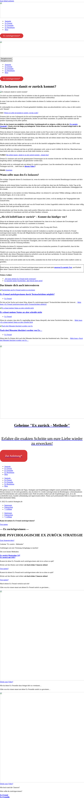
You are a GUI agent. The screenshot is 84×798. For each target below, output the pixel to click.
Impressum (8, 505)
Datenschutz (8, 507)
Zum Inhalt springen (7, 1)
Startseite (8, 21)
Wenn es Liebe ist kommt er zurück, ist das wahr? (21, 113)
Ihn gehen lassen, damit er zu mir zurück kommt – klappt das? (27, 155)
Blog (6, 30)
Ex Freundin (9, 25)
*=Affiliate (8, 509)
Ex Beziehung (10, 27)
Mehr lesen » (40, 303)
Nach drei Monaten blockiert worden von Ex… (21, 330)
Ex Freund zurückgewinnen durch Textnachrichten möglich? (27, 294)
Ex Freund (8, 23)
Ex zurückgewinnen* (11, 36)
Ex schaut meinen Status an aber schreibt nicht (21, 312)
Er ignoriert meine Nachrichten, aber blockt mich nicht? (23, 281)
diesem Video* (30, 166)
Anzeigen (9, 170)
